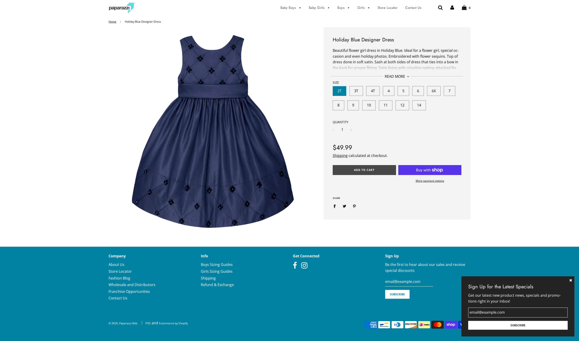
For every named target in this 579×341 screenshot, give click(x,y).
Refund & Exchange (217, 284)
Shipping (340, 155)
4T (373, 90)
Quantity (340, 122)
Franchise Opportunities (129, 291)
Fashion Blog (119, 278)
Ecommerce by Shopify (173, 323)
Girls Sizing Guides (217, 271)
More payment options (430, 181)
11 (386, 105)
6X (434, 90)
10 (369, 105)
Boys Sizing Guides (217, 264)
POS (148, 323)
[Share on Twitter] (344, 206)
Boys (341, 7)
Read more (395, 76)
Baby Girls (317, 7)
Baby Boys (288, 7)
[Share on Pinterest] (354, 206)
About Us (116, 264)
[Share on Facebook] (336, 206)
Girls (362, 7)
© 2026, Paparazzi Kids (123, 323)
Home (112, 22)
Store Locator (388, 7)
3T (356, 90)
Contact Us (413, 7)
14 (419, 105)
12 (402, 105)
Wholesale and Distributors (132, 284)
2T (339, 90)
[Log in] (452, 7)
